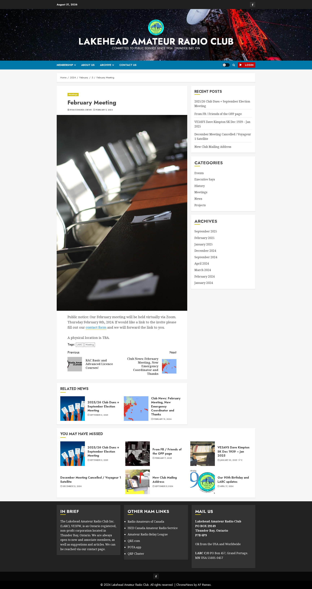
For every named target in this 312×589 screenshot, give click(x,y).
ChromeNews (184, 585)
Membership (65, 65)
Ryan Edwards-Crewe (81, 110)
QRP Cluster (136, 554)
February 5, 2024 (104, 110)
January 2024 (203, 283)
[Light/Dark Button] (226, 65)
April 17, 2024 (226, 486)
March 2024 (202, 270)
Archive (105, 65)
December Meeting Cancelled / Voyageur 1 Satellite (90, 479)
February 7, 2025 (163, 458)
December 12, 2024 (72, 486)
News (198, 199)
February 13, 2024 (162, 419)
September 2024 (205, 257)
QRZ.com (134, 541)
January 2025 (203, 244)
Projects (200, 205)
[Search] (233, 65)
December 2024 (205, 251)
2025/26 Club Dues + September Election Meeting (103, 406)
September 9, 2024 (164, 486)
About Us (88, 65)
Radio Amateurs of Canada (146, 521)
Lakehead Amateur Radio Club (156, 41)
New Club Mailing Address (212, 147)
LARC (80, 344)
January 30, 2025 (228, 460)
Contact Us (127, 65)
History (199, 186)
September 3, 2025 (99, 415)
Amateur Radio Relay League (148, 534)
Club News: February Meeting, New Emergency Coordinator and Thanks (165, 406)
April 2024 (201, 264)
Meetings (73, 94)
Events (199, 173)
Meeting (90, 344)
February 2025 (204, 238)
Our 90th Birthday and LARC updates (233, 479)
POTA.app (134, 547)
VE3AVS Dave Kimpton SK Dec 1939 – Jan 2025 (233, 451)
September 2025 (205, 232)
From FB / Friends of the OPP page (218, 114)
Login (249, 65)
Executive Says (204, 180)
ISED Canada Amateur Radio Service (153, 528)
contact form (96, 327)
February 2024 (204, 276)
